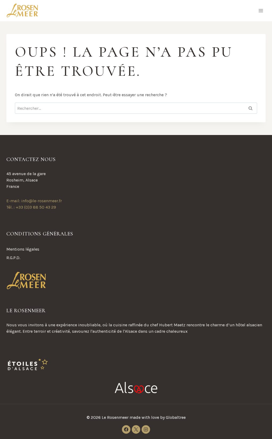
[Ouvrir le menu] (261, 10)
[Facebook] (126, 429)
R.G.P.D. (13, 257)
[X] (136, 429)
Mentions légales (22, 249)
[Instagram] (146, 429)
